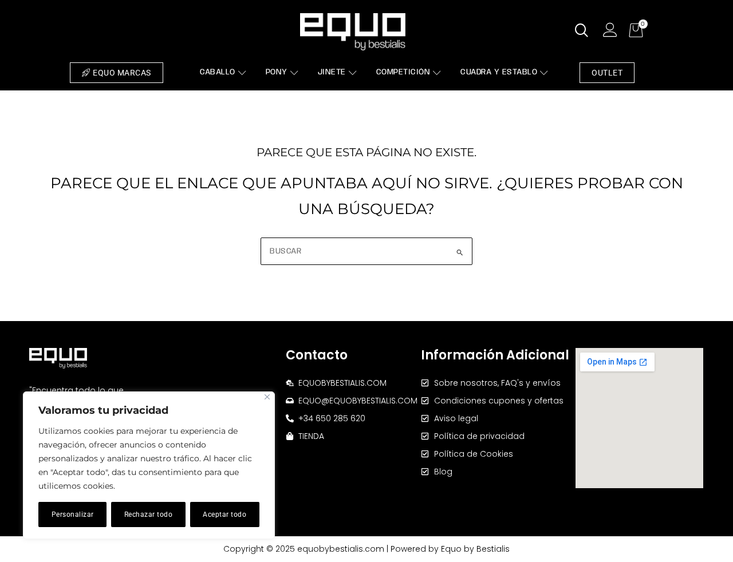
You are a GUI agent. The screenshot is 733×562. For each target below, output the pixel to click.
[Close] (267, 396)
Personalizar (73, 514)
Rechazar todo (148, 514)
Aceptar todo (224, 514)
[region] (149, 465)
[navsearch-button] (581, 31)
